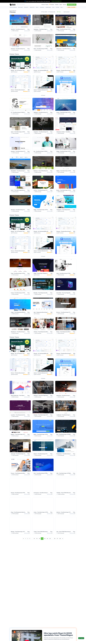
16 (39, 538)
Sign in (60, 4)
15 (36, 538)
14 (34, 538)
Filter (59, 12)
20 (50, 538)
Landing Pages (48, 7)
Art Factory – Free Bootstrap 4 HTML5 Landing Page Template (48, 492)
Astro (53, 7)
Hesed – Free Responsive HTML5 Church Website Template (24, 492)
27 (57, 538)
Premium (52, 4)
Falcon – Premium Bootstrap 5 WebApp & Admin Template (24, 90)
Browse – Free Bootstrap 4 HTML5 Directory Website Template (71, 312)
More (61, 7)
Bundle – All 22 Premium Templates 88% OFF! (21, 70)
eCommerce (42, 7)
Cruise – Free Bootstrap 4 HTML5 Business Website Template (48, 512)
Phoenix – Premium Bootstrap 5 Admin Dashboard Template (70, 70)
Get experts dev (71, 4)
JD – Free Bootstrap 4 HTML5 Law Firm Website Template (24, 112)
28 (60, 538)
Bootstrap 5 (20, 7)
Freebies (57, 4)
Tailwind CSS (32, 7)
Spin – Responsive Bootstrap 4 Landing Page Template (46, 312)
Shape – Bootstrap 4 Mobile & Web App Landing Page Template (48, 273)
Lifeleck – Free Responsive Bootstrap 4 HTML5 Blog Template (48, 331)
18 (44, 538)
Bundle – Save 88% (71, 7)
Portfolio (57, 7)
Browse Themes (45, 4)
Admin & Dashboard (13, 7)
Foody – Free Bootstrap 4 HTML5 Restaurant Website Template (25, 293)
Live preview (26, 26)
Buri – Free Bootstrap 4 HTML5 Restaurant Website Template (70, 434)
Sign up (64, 4)
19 (47, 538)
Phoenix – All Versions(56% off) (41, 70)
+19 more (43, 95)
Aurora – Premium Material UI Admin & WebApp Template (47, 90)
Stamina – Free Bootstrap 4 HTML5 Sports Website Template (48, 415)
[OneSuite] (65, 84)
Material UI (26, 7)
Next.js (37, 7)
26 (54, 538)
